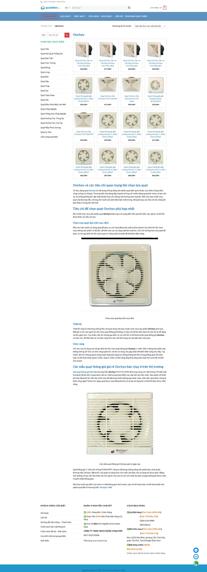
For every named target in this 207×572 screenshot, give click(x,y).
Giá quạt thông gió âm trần (85, 372)
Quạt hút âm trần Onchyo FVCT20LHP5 (83, 133)
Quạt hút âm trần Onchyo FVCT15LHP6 (107, 97)
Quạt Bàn (45, 77)
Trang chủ (46, 26)
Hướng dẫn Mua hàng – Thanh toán (56, 522)
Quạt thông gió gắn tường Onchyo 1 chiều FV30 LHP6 (155, 169)
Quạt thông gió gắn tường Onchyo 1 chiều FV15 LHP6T (131, 169)
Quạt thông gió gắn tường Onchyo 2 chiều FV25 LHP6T (107, 134)
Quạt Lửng (45, 72)
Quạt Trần (45, 49)
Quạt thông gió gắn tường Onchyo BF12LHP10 (156, 98)
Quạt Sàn (45, 100)
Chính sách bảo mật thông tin (53, 527)
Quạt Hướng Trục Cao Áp (52, 123)
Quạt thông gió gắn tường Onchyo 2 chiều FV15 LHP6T (107, 169)
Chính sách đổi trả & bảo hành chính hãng (146, 553)
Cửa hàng (93, 16)
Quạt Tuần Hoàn (48, 95)
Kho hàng (106, 16)
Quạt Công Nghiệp (49, 109)
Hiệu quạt (79, 16)
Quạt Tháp (45, 86)
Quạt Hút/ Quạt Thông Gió (52, 54)
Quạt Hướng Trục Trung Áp (52, 118)
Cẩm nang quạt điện (136, 16)
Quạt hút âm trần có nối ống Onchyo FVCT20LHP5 (155, 63)
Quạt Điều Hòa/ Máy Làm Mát (53, 105)
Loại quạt (65, 16)
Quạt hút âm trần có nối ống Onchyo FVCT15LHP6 (83, 63)
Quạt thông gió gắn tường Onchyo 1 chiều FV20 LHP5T (83, 98)
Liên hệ (119, 16)
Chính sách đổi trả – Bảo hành (53, 531)
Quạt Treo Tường (48, 63)
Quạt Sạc (45, 91)
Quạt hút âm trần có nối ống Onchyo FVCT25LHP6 (131, 63)
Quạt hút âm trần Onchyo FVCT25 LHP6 (131, 98)
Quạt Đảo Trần (47, 58)
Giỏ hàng (44, 513)
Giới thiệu (45, 541)
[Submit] (129, 8)
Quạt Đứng (45, 68)
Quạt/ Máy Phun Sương (51, 128)
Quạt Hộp (45, 81)
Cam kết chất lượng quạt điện (53, 536)
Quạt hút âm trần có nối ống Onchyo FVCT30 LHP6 (107, 63)
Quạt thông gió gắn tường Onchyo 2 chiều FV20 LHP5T (83, 169)
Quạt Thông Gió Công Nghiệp (53, 114)
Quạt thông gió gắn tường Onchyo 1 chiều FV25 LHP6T (155, 134)
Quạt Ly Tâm (46, 132)
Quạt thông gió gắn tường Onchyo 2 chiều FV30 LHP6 (131, 134)
